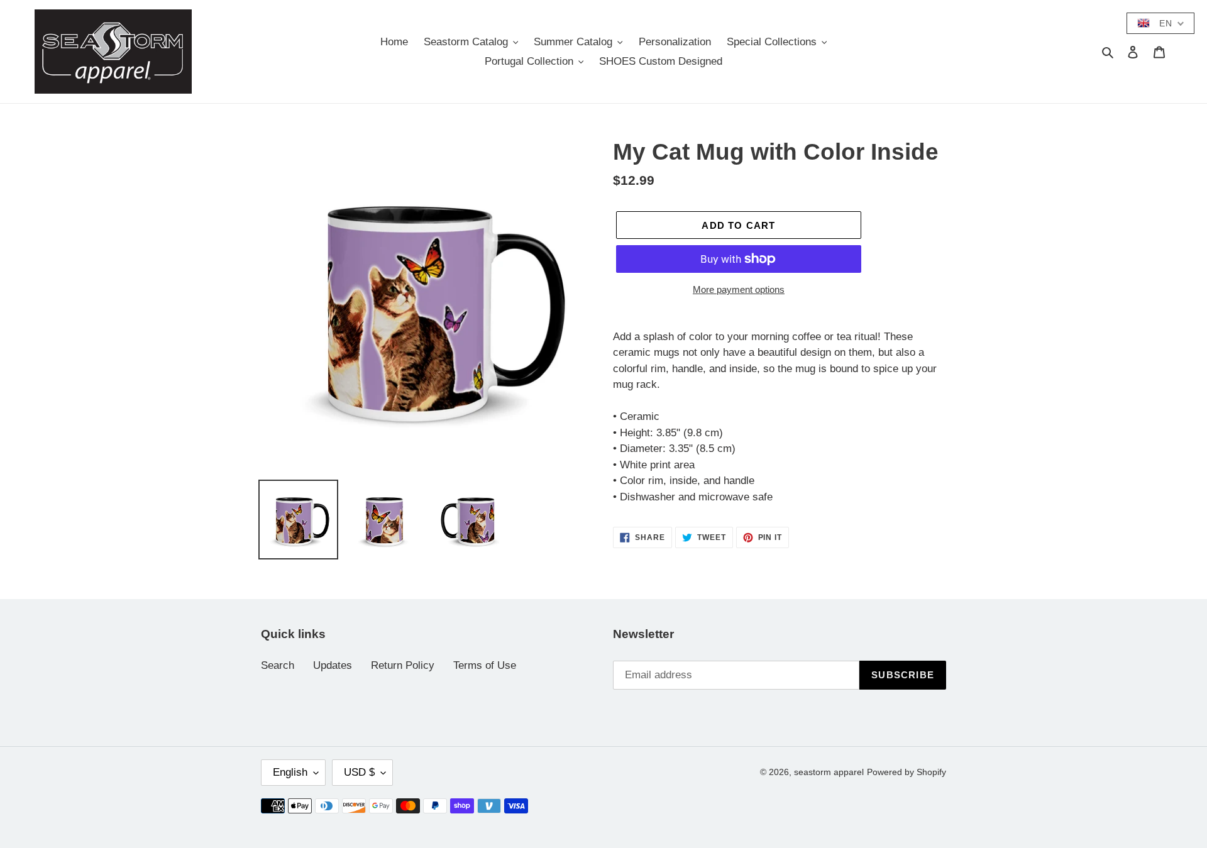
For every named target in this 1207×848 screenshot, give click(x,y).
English (290, 772)
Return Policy (402, 665)
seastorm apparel (829, 772)
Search (277, 665)
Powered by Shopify (906, 772)
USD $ (359, 772)
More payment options (739, 289)
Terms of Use (484, 665)
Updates (332, 665)
